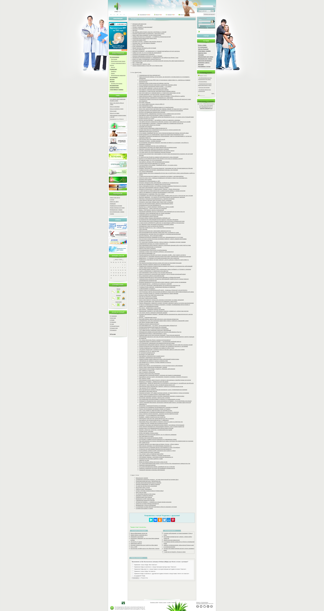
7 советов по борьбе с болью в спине (175, 552)
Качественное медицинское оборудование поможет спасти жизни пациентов (161, 426)
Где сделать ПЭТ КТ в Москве (147, 388)
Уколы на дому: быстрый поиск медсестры (151, 295)
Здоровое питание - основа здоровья (150, 141)
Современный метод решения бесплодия (151, 215)
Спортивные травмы (116, 89)
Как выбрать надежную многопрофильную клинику (154, 89)
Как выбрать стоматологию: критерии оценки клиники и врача (157, 91)
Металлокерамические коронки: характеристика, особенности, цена (159, 232)
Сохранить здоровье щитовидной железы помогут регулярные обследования (161, 425)
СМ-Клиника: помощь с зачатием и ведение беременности (156, 457)
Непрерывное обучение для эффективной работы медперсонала (158, 147)
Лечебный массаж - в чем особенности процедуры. (154, 328)
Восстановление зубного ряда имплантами (151, 276)
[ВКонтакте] (201, 607)
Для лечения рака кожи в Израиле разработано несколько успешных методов (161, 221)
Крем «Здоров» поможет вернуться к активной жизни (154, 264)
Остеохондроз (114, 57)
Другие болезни (203, 49)
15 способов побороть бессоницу (145, 494)
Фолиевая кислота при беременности (150, 205)
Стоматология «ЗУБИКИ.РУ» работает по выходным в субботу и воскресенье (161, 223)
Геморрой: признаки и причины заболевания (152, 470)
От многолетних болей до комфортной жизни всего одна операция (158, 157)
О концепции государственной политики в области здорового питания (156, 507)
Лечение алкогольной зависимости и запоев (152, 163)
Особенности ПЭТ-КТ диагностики (149, 351)
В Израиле (113, 322)
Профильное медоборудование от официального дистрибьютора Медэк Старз (155, 57)
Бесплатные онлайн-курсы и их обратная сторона (145, 548)
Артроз (112, 79)
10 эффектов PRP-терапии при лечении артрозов (153, 423)
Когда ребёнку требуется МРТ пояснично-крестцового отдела (157, 450)
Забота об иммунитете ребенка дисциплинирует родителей (156, 192)
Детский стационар (144, 102)
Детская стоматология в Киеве (148, 298)
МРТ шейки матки (144, 442)
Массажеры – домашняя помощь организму (152, 309)
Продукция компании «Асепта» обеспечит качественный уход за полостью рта (162, 211)
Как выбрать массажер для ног (148, 391)
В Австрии (113, 318)
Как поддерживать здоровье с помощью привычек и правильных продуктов (161, 123)
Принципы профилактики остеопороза (150, 247)
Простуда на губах (141, 492)
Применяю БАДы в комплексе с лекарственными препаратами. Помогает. (155, 567)
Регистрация (211, 27)
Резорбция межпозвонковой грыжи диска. (144, 38)
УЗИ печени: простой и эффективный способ (152, 139)
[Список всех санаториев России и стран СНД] (118, 306)
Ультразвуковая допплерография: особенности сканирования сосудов (159, 399)
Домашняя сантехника (137, 536)
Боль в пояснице (115, 106)
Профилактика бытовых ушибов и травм (151, 458)
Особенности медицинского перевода (143, 54)
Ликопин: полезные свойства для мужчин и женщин (154, 149)
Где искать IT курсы (136, 542)
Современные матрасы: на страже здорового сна (153, 243)
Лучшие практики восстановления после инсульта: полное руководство (160, 130)
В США (112, 324)
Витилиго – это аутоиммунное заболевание (152, 415)
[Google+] (208, 607)
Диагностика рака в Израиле (147, 248)
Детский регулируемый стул (147, 253)
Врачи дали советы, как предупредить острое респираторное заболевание (161, 365)
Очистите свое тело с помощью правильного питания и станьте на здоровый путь (163, 178)
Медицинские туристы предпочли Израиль (151, 226)
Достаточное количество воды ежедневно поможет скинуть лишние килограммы (163, 239)
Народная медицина (205, 60)
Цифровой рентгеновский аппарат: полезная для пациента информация (160, 375)
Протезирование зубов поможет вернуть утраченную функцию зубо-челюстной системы (165, 245)
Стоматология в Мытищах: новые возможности (153, 128)
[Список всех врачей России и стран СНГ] (118, 293)
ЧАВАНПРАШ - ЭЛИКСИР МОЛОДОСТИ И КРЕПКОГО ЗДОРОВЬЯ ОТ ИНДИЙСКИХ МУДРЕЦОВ (166, 383)
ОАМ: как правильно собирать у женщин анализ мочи (154, 455)
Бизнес (181, 14)
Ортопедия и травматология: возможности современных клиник (158, 439)
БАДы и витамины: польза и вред (148, 433)
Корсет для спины (137, 25)
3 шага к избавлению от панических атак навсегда (153, 271)
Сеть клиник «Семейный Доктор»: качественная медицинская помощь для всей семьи (164, 133)
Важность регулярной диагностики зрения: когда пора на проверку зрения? (161, 158)
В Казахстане (114, 328)
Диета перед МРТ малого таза (141, 64)
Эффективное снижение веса (139, 535)
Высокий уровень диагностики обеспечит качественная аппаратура (158, 319)
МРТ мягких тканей (144, 378)
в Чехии (112, 320)
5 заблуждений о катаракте (147, 288)
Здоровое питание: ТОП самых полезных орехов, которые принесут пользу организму (164, 393)
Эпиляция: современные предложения (150, 357)
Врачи (157, 14)
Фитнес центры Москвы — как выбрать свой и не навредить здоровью (159, 120)
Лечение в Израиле (137, 28)
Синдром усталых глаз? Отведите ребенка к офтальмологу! (156, 251)
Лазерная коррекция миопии (147, 465)
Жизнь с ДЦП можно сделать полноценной (151, 210)
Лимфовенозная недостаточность (149, 131)
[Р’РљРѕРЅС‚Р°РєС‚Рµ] (155, 520)
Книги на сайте (114, 201)
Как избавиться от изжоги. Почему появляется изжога (155, 362)
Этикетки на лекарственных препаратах (147, 503)
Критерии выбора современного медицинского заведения (156, 97)
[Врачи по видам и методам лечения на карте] (123, 293)
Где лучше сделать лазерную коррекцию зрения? (153, 312)
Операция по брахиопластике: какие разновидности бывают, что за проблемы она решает (165, 401)
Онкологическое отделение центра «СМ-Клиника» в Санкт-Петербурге (159, 447)
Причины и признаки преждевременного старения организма (156, 199)
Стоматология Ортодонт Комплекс (149, 452)
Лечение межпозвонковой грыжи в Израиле (148, 482)
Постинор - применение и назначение (150, 308)
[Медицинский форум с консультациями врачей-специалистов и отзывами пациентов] (118, 229)
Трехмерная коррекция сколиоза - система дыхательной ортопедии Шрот (157, 479)
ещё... (213, 93)
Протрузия (114, 59)
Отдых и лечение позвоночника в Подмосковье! (150, 491)
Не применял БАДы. (139, 576)
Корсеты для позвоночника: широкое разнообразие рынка (156, 203)
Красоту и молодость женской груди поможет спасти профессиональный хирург (162, 274)
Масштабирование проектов (139, 533)
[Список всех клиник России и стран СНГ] (118, 299)
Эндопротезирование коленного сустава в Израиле (147, 56)
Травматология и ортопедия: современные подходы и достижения (158, 170)
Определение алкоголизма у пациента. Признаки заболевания (157, 369)
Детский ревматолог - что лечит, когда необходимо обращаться (158, 325)
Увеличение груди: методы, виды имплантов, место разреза (156, 418)
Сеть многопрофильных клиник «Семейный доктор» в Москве (157, 466)
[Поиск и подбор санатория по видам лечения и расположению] (113, 306)
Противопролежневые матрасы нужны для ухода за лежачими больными (160, 263)
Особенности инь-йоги (145, 240)
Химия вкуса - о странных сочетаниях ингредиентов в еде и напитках (159, 258)
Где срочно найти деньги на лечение (149, 125)
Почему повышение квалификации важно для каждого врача (156, 150)
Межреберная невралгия (118, 75)
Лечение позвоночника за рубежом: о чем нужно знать (148, 33)
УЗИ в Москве (143, 229)
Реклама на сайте (154, 602)
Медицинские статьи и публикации (146, 505)
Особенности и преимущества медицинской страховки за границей (158, 407)
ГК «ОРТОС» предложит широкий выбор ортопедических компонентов (159, 285)
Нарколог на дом (144, 460)
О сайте (169, 602)
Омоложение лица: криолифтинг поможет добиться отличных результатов (161, 386)
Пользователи (142, 14)
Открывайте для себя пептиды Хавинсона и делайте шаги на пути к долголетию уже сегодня (166, 195)
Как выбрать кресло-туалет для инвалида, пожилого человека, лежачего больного (163, 377)
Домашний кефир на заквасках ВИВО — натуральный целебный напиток (160, 341)
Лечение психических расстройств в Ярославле (144, 545)
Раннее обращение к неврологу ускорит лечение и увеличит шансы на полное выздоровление (166, 303)
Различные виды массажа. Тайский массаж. (148, 481)
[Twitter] (204, 607)
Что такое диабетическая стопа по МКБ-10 (151, 104)
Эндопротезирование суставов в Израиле (148, 484)
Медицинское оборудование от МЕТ (149, 181)
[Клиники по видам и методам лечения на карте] (123, 299)
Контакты (174, 602)
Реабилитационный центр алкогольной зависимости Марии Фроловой (159, 277)
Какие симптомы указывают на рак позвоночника (146, 35)
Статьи (112, 199)
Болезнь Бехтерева (116, 83)
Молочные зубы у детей (143, 487)
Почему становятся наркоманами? (142, 27)
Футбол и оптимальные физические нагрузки (152, 112)
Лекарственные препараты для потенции (144, 48)
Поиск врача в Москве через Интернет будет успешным (155, 200)
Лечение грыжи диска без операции (149, 373)
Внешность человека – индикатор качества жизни (153, 381)
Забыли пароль (203, 27)
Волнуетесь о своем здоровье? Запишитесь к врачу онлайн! (156, 207)
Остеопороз (114, 77)
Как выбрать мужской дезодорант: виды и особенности (155, 115)
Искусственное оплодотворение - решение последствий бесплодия (158, 414)
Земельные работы (136, 543)
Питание (201, 64)
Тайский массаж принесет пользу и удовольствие (153, 361)
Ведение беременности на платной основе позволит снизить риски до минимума (162, 282)
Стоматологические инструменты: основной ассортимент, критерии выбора (161, 176)
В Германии (113, 316)
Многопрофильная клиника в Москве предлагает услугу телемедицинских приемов (163, 389)
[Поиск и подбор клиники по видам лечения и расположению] (113, 299)
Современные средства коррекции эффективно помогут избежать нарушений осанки (163, 320)
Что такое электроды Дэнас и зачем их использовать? (155, 340)
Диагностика (202, 53)
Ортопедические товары (117, 212)
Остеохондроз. (203, 81)
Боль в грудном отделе (116, 109)
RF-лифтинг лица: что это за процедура (150, 160)
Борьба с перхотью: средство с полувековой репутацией (155, 430)
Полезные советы (204, 62)
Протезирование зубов (146, 105)
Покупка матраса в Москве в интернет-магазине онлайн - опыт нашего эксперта (162, 255)
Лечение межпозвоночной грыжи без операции (153, 327)
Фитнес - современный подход (148, 317)
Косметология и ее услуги (146, 118)
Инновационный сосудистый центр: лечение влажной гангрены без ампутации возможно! (158, 61)
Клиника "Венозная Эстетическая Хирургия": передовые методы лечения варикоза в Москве (166, 168)
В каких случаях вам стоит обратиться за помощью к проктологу (158, 301)
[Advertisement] (164, 589)
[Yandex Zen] (211, 607)
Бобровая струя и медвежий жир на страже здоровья (154, 213)
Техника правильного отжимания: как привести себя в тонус (156, 348)
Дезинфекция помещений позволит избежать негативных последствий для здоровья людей (165, 345)
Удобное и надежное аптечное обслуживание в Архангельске (157, 468)
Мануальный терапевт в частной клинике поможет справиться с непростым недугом (163, 311)
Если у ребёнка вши (138, 46)
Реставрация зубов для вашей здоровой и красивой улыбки (156, 224)
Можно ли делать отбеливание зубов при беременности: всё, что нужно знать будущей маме (166, 117)
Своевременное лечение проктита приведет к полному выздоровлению (160, 234)
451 (161, 14)
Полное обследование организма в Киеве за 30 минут (154, 409)
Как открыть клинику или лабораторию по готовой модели (156, 107)
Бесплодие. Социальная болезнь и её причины (152, 405)
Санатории (118, 302)
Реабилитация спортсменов (144, 497)
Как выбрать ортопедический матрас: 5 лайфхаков (154, 420)
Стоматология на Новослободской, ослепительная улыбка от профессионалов (162, 191)
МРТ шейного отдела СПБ (146, 370)
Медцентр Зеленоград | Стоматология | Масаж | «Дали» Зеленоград (159, 189)
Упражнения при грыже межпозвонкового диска (205, 84)
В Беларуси (113, 330)
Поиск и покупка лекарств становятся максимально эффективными (158, 293)
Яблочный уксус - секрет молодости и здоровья (153, 208)
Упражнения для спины (205, 57)
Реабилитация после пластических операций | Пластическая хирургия (159, 335)
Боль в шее (113, 111)
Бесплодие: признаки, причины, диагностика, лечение (154, 397)
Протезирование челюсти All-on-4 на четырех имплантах (155, 272)
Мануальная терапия (142, 478)
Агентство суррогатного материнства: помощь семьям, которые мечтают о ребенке (163, 109)
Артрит (112, 81)
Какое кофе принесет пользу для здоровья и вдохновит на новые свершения (161, 300)
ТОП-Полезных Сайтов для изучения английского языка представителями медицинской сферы (166, 292)
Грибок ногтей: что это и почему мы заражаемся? (146, 53)
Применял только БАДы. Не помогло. (145, 571)
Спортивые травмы (204, 51)
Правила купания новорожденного (149, 324)
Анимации (113, 203)
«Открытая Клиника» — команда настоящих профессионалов (153, 502)
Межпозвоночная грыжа (118, 61)
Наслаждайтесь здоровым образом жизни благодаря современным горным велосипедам (165, 256)
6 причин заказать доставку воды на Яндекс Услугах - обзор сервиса (159, 444)
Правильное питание (116, 205)
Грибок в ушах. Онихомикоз (144, 489)
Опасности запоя (144, 364)
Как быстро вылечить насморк (148, 296)
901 (185, 14)
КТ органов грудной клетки (147, 353)
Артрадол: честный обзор (146, 354)
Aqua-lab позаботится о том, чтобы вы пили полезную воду (156, 227)
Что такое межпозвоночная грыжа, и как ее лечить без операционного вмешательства (164, 463)
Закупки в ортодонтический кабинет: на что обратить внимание (157, 434)
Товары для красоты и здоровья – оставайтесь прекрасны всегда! (151, 36)
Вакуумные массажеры (145, 166)
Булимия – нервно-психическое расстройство (152, 417)
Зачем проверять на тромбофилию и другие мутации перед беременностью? (161, 134)
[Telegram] (164, 520)
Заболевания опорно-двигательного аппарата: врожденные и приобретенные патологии (165, 380)
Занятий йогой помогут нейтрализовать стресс (153, 333)
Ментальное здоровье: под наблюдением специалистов (155, 446)
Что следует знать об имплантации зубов (151, 454)
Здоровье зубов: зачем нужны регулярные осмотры (154, 83)
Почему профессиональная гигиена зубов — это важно (155, 86)
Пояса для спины (137, 45)
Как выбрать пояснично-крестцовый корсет (152, 356)
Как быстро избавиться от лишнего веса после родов (154, 184)
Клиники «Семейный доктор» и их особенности (152, 146)
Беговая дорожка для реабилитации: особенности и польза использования (161, 110)
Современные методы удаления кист (149, 75)
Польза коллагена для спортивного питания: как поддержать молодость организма (163, 346)
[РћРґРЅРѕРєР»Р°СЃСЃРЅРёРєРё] (160, 520)
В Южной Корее (114, 326)
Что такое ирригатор (138, 49)
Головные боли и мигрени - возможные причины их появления (157, 287)
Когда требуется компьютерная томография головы (154, 394)
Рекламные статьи (204, 66)
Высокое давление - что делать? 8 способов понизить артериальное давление (162, 197)
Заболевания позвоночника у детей (118, 116)
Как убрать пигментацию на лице (148, 322)
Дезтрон (134, 30)
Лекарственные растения (117, 207)
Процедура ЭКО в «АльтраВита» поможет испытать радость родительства (161, 422)
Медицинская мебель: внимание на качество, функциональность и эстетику (161, 237)
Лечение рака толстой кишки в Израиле (143, 43)
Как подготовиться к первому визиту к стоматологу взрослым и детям (159, 93)
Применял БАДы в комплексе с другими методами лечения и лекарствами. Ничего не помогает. (161, 573)
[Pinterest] (173, 520)
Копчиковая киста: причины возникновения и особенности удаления (159, 412)
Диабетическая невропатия (172, 540)
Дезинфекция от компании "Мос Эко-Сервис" (152, 194)
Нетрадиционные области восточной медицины (153, 250)
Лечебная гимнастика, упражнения (204, 90)
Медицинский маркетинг (139, 24)
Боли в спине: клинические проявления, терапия (153, 367)
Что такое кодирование (146, 171)
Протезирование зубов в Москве (148, 216)
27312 (148, 14)
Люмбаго (113, 71)
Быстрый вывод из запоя (146, 436)
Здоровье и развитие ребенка (144, 495)
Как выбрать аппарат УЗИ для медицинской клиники (154, 162)
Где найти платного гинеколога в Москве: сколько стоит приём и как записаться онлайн (165, 122)
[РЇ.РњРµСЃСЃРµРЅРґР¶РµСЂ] (151, 520)
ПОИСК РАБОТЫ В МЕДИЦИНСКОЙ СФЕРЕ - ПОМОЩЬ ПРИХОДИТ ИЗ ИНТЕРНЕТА (163, 290)
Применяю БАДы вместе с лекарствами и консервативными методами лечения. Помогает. (160, 569)
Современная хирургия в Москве (145, 500)
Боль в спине (202, 45)
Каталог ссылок (162, 602)
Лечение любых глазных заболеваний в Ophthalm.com (154, 218)
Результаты (144, 578)
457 (173, 14)
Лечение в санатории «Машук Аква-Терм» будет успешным (156, 202)
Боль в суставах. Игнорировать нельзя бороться (146, 59)
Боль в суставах (114, 113)
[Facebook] (197, 607)
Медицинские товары (116, 210)
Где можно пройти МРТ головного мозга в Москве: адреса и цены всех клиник (162, 349)
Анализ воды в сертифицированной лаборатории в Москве (156, 428)
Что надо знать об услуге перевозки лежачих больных (155, 152)
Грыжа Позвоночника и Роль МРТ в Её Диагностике (147, 65)
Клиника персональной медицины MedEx (151, 438)
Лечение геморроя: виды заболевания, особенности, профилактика (158, 182)
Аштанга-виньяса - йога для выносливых (151, 235)
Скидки (112, 214)
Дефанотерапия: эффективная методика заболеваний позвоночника (159, 359)
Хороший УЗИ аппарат (145, 126)
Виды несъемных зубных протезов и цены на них (153, 462)
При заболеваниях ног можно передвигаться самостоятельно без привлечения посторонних (166, 441)
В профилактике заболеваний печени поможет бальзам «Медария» (158, 219)
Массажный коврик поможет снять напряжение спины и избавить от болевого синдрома (165, 269)
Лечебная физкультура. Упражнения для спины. (205, 78)
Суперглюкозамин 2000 (139, 40)
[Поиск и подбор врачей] (113, 293)
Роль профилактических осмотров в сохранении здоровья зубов (158, 85)
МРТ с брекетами (137, 62)
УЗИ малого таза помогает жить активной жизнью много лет (157, 385)
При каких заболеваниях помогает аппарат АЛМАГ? (154, 187)
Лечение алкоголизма (145, 179)
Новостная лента (115, 197)
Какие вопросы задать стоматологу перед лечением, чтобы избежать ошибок (162, 96)
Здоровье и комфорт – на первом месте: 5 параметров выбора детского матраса (156, 51)
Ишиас (113, 73)
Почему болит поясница (146, 431)
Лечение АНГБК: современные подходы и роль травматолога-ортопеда (159, 113)
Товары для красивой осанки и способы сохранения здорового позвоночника (161, 396)
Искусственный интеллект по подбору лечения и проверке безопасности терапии (163, 186)
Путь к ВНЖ (134, 547)
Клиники (169, 14)
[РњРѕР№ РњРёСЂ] (169, 520)
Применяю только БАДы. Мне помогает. (145, 564)
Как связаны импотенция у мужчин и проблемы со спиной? (149, 32)
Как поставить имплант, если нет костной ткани (153, 88)
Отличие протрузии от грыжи (144, 508)
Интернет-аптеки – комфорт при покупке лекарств (147, 41)
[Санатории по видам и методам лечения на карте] (123, 306)
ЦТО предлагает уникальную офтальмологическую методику (157, 343)
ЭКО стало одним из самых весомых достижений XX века (155, 410)
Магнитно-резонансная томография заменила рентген (155, 231)
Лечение (201, 55)
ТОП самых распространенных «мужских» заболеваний (155, 330)
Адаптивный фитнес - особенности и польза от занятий (155, 284)
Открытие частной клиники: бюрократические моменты (155, 449)
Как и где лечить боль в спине (117, 103)
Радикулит (113, 69)
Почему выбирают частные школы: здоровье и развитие (155, 94)
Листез (113, 67)
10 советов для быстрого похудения (146, 486)
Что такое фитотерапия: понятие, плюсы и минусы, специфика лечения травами (162, 242)
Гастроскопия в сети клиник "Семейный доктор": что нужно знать (158, 165)
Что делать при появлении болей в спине (117, 99)
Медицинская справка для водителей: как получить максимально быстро (160, 332)
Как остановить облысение (147, 372)
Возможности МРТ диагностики (145, 499)
